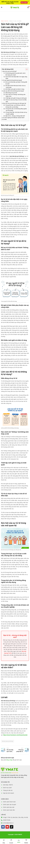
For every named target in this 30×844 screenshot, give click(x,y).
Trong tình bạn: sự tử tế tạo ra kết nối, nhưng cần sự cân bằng (16, 106)
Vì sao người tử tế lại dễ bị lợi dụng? (12, 80)
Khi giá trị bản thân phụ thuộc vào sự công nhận (15, 86)
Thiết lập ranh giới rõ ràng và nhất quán (16, 98)
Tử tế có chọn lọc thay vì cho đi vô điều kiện (16, 100)
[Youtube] (7, 827)
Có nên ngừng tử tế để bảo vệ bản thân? (13, 117)
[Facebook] (3, 827)
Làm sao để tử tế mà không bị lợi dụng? (13, 91)
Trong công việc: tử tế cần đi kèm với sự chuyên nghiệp (16, 113)
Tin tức (6, 21)
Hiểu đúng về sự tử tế (11, 92)
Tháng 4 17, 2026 (12, 21)
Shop (4, 842)
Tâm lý (2, 21)
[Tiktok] (11, 827)
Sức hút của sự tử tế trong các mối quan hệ (14, 103)
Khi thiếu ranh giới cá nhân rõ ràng (15, 89)
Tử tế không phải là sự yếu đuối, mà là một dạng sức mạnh (15, 74)
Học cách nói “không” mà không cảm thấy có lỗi (15, 95)
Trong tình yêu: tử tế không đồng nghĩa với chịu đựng (16, 109)
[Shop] (3, 840)
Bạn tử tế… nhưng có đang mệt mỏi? (15, 116)
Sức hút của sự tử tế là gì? (10, 71)
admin (20, 21)
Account (11, 842)
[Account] (11, 840)
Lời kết (5, 119)
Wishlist (26, 842)
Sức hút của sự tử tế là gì (7, 741)
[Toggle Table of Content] (25, 69)
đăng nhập (9, 760)
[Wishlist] (26, 840)
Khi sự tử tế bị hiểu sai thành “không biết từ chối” (16, 83)
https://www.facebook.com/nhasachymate (15, 735)
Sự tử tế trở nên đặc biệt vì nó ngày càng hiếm (16, 77)
